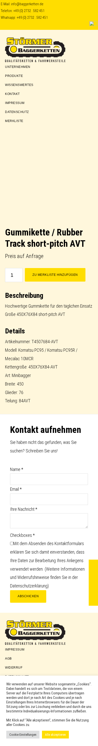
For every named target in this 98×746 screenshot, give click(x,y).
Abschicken (28, 596)
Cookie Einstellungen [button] (22, 734)
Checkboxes (22, 535)
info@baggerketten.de (27, 4)
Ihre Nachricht (23, 509)
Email (16, 489)
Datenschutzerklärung (28, 585)
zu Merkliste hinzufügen (55, 275)
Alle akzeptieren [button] (55, 734)
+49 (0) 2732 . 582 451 (28, 11)
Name (16, 469)
